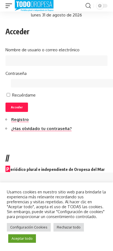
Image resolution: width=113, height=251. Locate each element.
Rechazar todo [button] (69, 227)
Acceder (16, 107)
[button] (10, 6)
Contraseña (16, 73)
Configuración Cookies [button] (28, 227)
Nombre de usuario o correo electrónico (42, 49)
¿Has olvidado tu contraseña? (41, 128)
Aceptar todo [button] (22, 238)
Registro (20, 119)
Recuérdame (24, 95)
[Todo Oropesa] (34, 6)
